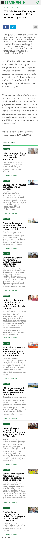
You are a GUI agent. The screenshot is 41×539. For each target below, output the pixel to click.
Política (6, 7)
